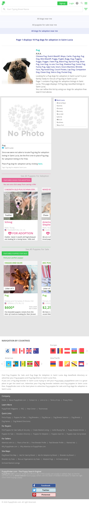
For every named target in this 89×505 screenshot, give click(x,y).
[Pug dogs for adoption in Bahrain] (60, 364)
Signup (62, 3)
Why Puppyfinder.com (9, 446)
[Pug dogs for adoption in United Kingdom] (29, 351)
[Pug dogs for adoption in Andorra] (60, 351)
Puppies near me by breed (76, 434)
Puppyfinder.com (8, 474)
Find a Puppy (6, 417)
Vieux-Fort (60, 125)
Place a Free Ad (23, 442)
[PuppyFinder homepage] (3, 3)
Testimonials (43, 409)
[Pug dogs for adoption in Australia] (36, 351)
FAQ (22, 409)
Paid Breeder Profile (56, 442)
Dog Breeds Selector (60, 417)
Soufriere (60, 122)
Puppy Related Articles (76, 430)
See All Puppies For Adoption (35, 176)
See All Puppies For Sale (37, 249)
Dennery (60, 111)
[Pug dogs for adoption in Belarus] (81, 351)
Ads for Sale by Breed (27, 455)
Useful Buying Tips (58, 430)
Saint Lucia (61, 100)
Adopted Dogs (48, 459)
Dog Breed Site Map (9, 455)
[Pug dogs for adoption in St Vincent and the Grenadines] (22, 364)
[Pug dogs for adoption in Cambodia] (81, 364)
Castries (59, 106)
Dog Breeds (76, 417)
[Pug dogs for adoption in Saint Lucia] (8, 364)
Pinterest (45, 494)
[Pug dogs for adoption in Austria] (67, 351)
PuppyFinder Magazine (10, 409)
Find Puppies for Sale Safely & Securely (16, 430)
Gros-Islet (60, 114)
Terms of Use (55, 400)
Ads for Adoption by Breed (47, 455)
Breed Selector (20, 476)
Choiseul (60, 108)
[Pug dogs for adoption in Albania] (53, 351)
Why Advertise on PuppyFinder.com (33, 446)
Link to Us (43, 400)
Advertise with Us (8, 442)
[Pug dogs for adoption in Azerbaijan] (74, 351)
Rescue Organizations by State (29, 459)
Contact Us (33, 400)
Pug (3, 145)
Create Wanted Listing (41, 430)
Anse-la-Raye (61, 103)
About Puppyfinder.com (17, 400)
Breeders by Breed (67, 455)
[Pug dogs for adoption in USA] (14, 351)
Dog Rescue (46, 417)
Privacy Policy (67, 400)
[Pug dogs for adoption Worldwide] (7, 351)
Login (71, 3)
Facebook (45, 485)
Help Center (31, 409)
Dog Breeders (34, 417)
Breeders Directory (23, 434)
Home (4, 400)
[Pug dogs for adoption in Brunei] (74, 364)
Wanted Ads (71, 442)
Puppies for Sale (20, 417)
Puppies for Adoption (40, 434)
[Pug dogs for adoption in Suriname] (30, 364)
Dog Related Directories (21, 421)
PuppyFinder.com (9, 471)
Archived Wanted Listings (11, 463)
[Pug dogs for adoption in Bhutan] (67, 364)
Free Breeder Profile (39, 442)
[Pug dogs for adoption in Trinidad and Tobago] (37, 364)
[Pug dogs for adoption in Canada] (22, 351)
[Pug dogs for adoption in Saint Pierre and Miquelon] (15, 364)
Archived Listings (62, 459)
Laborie (59, 117)
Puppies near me (57, 434)
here (40, 164)
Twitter (45, 490)
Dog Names (6, 421)
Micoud (59, 120)
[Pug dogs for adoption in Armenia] (53, 364)
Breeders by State (8, 459)
